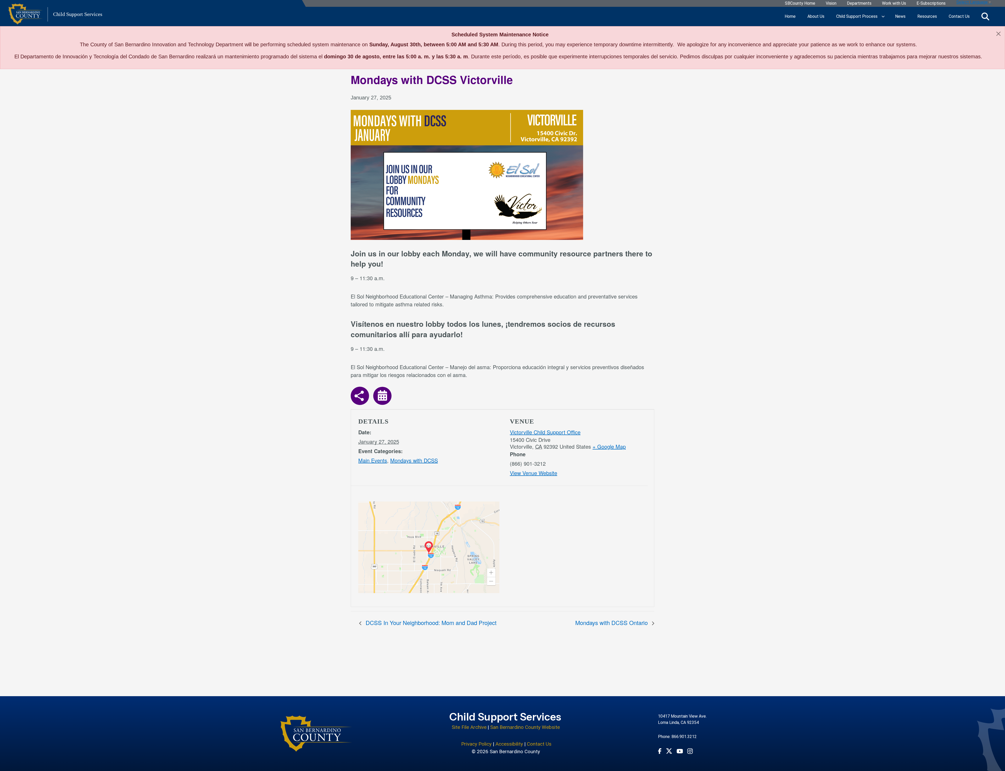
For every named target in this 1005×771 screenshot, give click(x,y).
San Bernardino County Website (525, 727)
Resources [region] (927, 16)
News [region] (900, 16)
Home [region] (790, 16)
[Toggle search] (985, 16)
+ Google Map (609, 446)
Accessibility (509, 744)
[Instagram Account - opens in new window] (690, 751)
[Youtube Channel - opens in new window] (680, 751)
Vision (831, 3)
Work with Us (894, 3)
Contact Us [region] (959, 16)
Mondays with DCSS (414, 460)
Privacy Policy (476, 744)
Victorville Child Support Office (545, 432)
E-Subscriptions (931, 3)
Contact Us (539, 744)
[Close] (998, 33)
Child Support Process (857, 16)
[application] (428, 547)
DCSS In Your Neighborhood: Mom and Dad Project (430, 622)
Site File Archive (469, 727)
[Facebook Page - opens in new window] (660, 751)
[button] (491, 573)
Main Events (372, 460)
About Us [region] (815, 16)
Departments (859, 3)
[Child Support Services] (316, 734)
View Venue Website (533, 473)
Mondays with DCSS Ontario (612, 622)
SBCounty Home (800, 3)
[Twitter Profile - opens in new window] (669, 751)
